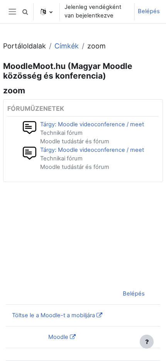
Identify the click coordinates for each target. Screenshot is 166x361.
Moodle (58, 336)
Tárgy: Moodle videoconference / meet (92, 124)
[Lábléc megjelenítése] (147, 342)
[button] (25, 11)
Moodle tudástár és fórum (74, 141)
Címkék (66, 46)
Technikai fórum (61, 132)
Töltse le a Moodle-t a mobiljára (53, 315)
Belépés (149, 11)
